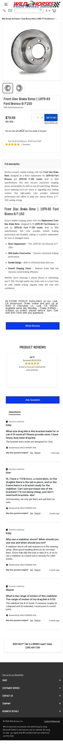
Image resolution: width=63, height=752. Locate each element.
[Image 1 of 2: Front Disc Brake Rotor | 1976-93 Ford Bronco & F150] (8, 88)
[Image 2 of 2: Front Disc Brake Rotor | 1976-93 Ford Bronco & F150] (19, 88)
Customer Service (11, 688)
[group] (32, 441)
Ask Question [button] (32, 399)
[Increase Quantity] (42, 117)
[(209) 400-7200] (4, 11)
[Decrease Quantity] (34, 117)
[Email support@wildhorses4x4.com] (10, 11)
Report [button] (37, 453)
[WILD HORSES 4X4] (36, 4)
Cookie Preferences (52, 721)
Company (6, 703)
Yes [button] (31, 453)
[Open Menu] (5, 4)
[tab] (15, 412)
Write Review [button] (32, 325)
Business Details (10, 711)
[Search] (41, 10)
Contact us (7, 695)
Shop (4, 680)
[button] (31, 52)
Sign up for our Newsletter (12, 675)
